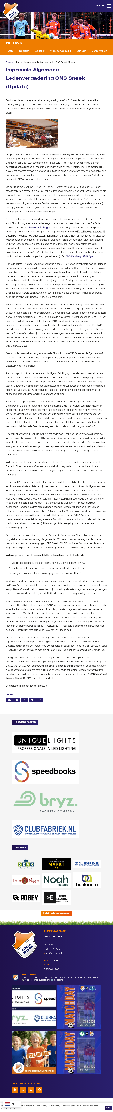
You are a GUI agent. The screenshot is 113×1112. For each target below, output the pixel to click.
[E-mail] (9, 700)
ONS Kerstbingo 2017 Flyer (79, 256)
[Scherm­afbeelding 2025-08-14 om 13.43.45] (26, 880)
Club (11, 51)
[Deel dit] (16, 700)
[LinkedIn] (31, 1090)
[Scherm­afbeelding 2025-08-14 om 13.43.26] (56, 880)
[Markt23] (56, 864)
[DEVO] (26, 864)
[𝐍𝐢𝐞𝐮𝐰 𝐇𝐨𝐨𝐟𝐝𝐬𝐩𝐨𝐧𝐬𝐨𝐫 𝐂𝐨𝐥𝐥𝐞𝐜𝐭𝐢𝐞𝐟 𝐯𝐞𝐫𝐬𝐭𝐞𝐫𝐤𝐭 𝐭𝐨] (34, 1007)
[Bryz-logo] (45, 802)
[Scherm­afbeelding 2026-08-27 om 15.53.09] (45, 829)
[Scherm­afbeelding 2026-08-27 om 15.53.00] (45, 742)
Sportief (24, 51)
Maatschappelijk (60, 51)
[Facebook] (15, 1090)
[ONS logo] (10, 11)
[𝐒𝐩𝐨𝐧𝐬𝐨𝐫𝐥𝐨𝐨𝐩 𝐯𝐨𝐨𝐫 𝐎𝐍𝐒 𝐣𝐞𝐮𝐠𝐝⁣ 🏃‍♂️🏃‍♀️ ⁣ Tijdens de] (34, 1052)
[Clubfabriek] (87, 864)
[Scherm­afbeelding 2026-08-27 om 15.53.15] (26, 897)
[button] (103, 6)
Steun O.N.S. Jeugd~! (40, 228)
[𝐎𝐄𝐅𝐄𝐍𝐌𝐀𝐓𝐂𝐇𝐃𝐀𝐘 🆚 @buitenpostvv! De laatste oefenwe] (79, 1007)
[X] (23, 1090)
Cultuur (81, 51)
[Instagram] (39, 1090)
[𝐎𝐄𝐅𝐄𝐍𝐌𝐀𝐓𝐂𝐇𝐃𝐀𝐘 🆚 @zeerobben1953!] (79, 1052)
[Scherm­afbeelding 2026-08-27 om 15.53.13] (56, 897)
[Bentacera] (87, 880)
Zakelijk (39, 51)
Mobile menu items (101, 51)
